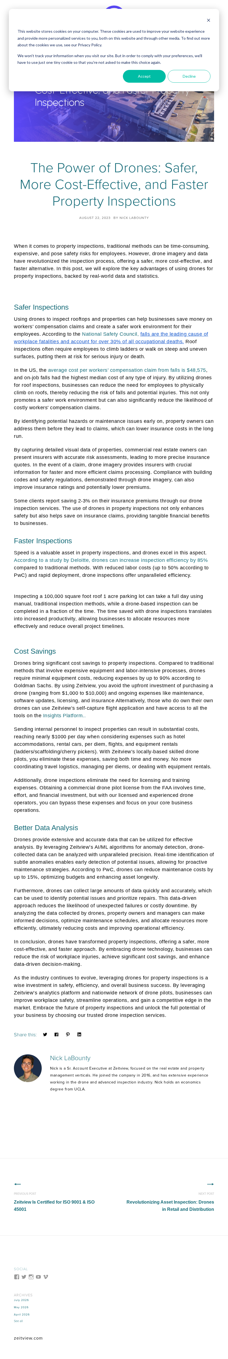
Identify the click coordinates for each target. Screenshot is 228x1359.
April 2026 (22, 1314)
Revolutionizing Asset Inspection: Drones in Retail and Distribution (170, 1202)
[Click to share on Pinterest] (67, 1034)
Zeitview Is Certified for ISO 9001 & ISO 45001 (54, 1202)
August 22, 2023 (95, 218)
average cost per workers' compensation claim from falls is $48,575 (127, 370)
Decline (189, 76)
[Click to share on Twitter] (45, 1034)
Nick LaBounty (134, 218)
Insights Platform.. (64, 715)
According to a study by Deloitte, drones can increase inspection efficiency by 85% (111, 560)
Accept (144, 76)
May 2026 (21, 1307)
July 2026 (21, 1300)
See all (18, 1321)
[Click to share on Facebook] (56, 1034)
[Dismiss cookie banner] (208, 20)
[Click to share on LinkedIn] (79, 1034)
